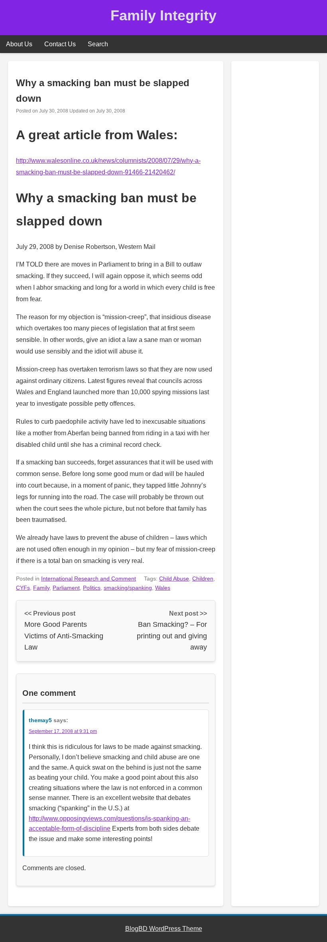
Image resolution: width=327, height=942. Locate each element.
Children (202, 578)
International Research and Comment (88, 578)
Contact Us (60, 44)
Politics (91, 588)
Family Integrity (163, 15)
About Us (19, 44)
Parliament (66, 588)
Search (98, 44)
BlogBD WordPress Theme (163, 928)
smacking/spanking (128, 588)
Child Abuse (174, 578)
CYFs (23, 588)
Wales (162, 588)
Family (41, 588)
